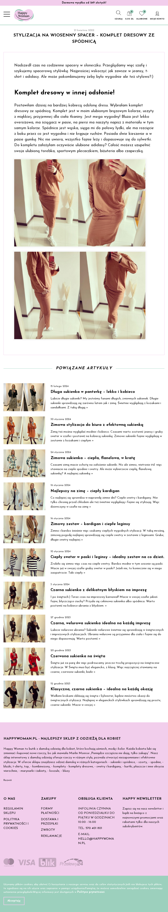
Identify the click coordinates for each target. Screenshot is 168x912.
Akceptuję (14, 901)
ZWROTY (48, 830)
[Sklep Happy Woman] (24, 15)
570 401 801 (94, 828)
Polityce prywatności (91, 892)
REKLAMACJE (51, 836)
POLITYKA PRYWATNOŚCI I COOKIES (16, 824)
